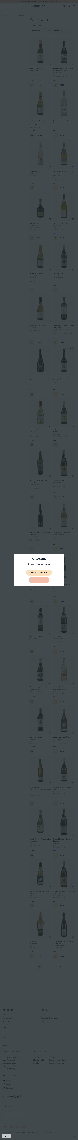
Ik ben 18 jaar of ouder (39, 572)
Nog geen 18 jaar (39, 580)
